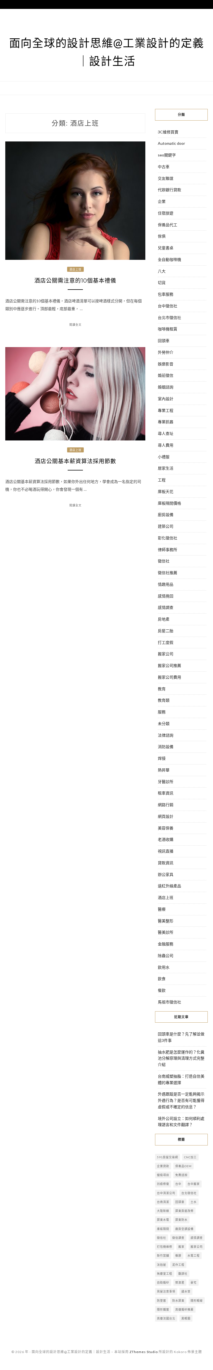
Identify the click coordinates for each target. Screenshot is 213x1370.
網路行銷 (165, 804)
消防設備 (165, 746)
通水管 (186, 1291)
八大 (162, 271)
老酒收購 (165, 839)
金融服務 (165, 943)
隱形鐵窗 (163, 1309)
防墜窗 (161, 1300)
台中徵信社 (167, 305)
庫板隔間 (163, 1228)
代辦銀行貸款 (169, 189)
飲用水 (163, 967)
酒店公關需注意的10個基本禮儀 (75, 280)
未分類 (163, 723)
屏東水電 (163, 1219)
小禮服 (163, 456)
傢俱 (162, 236)
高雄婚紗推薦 (184, 1309)
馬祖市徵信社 (169, 1002)
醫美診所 (165, 932)
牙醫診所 (165, 781)
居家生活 (165, 468)
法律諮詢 (165, 735)
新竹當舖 (163, 1255)
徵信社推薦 (167, 572)
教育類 (163, 700)
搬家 (181, 1246)
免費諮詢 (181, 1175)
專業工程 (165, 410)
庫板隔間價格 (169, 503)
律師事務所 (167, 549)
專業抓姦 (165, 421)
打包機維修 (164, 1246)
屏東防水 (181, 1219)
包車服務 (165, 294)
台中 (178, 1183)
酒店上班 (75, 269)
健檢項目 (163, 1175)
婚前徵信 (165, 375)
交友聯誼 (165, 178)
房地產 (163, 619)
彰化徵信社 (167, 537)
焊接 (162, 758)
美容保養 (165, 828)
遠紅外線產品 (169, 885)
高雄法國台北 (166, 1318)
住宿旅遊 (165, 213)
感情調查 (165, 607)
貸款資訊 (165, 862)
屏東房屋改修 (184, 1210)
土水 (194, 1202)
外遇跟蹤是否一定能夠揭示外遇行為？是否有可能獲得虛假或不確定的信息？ (181, 1100)
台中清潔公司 (166, 1193)
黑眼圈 (186, 1318)
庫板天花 (165, 491)
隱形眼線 (197, 1300)
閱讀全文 (75, 324)
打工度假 (165, 642)
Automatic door (171, 143)
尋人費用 (165, 445)
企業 (162, 201)
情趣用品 (165, 584)
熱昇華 (163, 770)
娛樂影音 (165, 364)
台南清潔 (163, 1202)
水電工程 (193, 1255)
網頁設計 (165, 816)
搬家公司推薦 (169, 665)
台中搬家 (193, 1183)
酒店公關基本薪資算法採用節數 (75, 461)
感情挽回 (165, 596)
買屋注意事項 (166, 1291)
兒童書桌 (165, 247)
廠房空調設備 (184, 1228)
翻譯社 (182, 1273)
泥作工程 (178, 1264)
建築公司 (165, 526)
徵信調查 (178, 1237)
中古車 (163, 166)
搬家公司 (165, 653)
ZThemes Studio (144, 1352)
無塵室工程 (164, 1273)
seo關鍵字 (167, 155)
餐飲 (162, 990)
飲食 (162, 978)
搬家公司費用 (169, 677)
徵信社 (163, 561)
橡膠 (178, 1255)
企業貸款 (163, 1166)
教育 (162, 688)
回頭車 (163, 340)
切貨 (162, 282)
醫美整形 (165, 920)
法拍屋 (161, 1264)
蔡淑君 (179, 1282)
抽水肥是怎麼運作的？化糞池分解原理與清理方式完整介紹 (181, 1058)
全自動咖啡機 (169, 259)
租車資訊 (165, 793)
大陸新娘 (163, 1210)
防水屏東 (178, 1300)
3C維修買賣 (168, 131)
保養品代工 (167, 224)
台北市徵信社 (169, 317)
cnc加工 (190, 1157)
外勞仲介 (165, 352)
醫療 (162, 909)
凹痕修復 (163, 1183)
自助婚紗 (163, 1282)
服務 (162, 711)
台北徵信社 (189, 1193)
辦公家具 (165, 874)
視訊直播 (165, 851)
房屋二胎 (165, 630)
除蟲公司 (165, 955)
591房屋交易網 (167, 1157)
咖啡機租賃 (167, 329)
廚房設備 (165, 514)
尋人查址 (165, 433)
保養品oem (183, 1166)
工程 (162, 479)
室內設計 (165, 398)
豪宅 (194, 1282)
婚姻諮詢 (165, 387)
